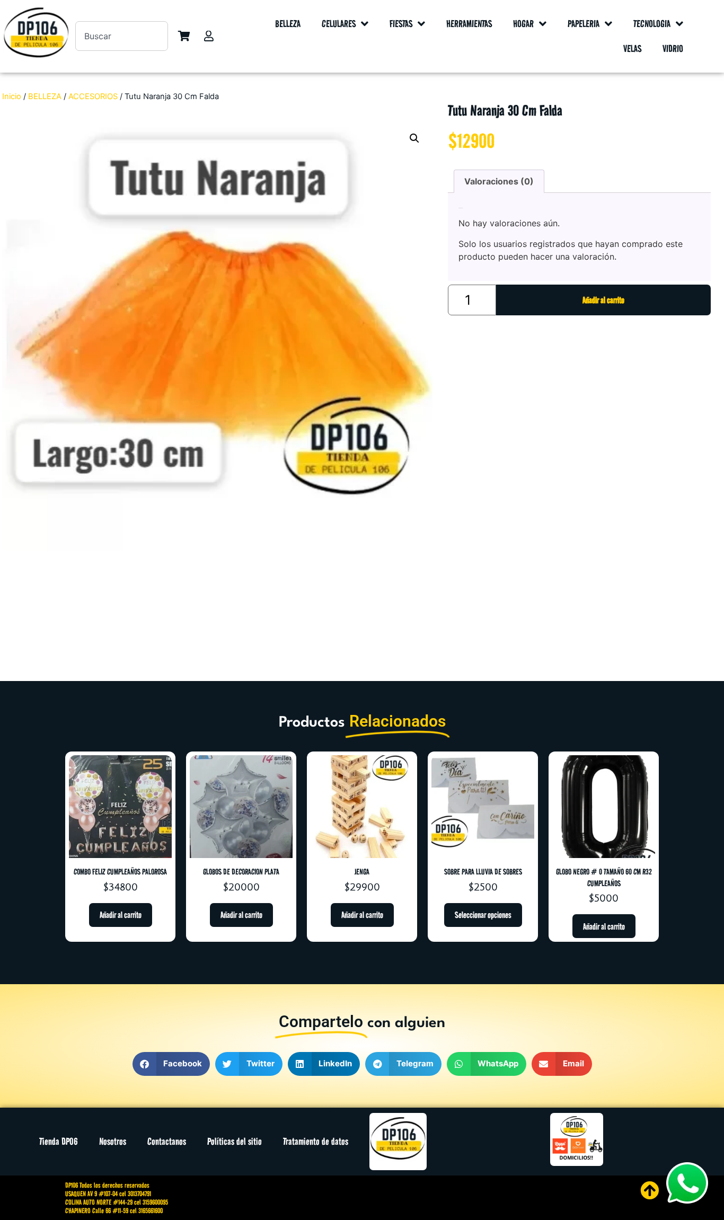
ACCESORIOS (93, 96)
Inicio (11, 96)
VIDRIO (673, 48)
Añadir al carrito (603, 300)
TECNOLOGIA (651, 23)
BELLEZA (288, 23)
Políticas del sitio (234, 1141)
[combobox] (122, 36)
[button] (414, 138)
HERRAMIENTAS (469, 23)
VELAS (632, 48)
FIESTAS (401, 23)
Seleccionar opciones (483, 915)
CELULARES (339, 23)
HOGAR (523, 23)
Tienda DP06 (58, 1141)
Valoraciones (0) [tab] (499, 181)
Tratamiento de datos (315, 1141)
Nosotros (112, 1141)
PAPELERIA (583, 23)
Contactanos (166, 1141)
